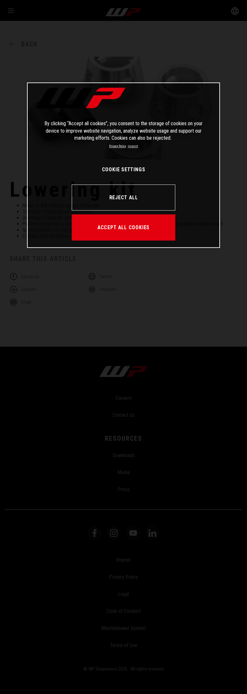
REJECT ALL (123, 197)
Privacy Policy (117, 146)
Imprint (133, 146)
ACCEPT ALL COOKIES (123, 227)
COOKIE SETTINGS (123, 170)
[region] (123, 165)
